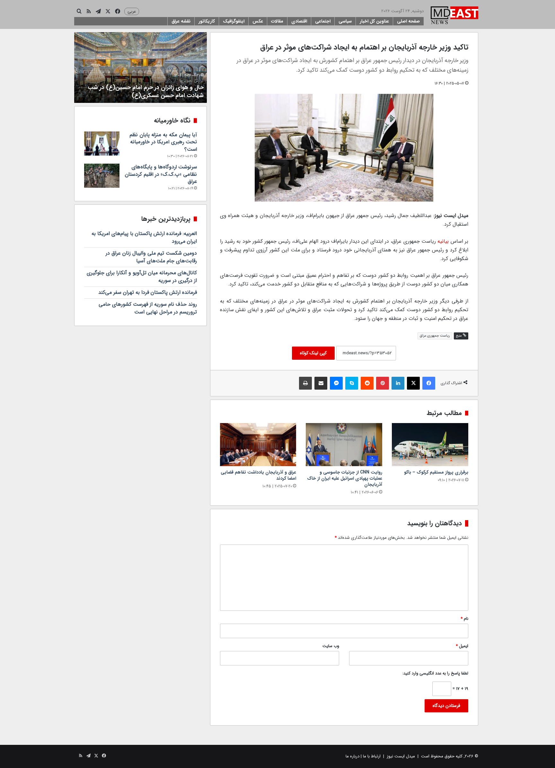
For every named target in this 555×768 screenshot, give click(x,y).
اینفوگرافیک (233, 21)
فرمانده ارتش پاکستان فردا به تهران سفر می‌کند (147, 292)
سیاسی (345, 21)
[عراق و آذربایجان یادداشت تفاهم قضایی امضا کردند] (258, 444)
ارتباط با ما (372, 756)
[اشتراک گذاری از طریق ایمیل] (320, 383)
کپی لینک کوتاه (313, 353)
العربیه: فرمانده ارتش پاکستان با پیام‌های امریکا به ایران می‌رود (144, 237)
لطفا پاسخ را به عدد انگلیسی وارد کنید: (435, 673)
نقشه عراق (181, 21)
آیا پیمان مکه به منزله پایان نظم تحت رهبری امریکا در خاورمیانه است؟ (163, 142)
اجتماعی (322, 21)
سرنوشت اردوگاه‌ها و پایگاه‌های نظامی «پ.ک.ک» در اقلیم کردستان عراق (161, 174)
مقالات (277, 21)
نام (464, 618)
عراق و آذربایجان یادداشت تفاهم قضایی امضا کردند (258, 475)
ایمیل (462, 646)
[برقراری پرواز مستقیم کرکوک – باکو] (430, 444)
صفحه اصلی (408, 21)
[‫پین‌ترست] (382, 383)
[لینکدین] (398, 383)
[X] (413, 383)
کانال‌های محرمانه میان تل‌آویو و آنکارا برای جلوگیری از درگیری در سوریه (142, 277)
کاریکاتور (206, 21)
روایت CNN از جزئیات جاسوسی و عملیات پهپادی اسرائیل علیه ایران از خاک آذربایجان (344, 478)
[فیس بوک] (428, 383)
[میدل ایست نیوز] (454, 16)
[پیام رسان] (336, 383)
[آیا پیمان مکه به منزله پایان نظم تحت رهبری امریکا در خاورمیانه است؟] (101, 143)
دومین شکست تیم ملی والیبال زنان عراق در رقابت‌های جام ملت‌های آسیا (151, 257)
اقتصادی (299, 21)
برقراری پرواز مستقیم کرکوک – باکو (436, 472)
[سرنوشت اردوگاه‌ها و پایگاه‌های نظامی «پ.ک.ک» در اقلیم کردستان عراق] (101, 176)
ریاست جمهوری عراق (435, 336)
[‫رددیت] (367, 383)
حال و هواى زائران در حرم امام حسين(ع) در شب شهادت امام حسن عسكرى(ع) (146, 89)
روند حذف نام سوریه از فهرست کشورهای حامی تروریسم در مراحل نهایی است (148, 308)
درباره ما (352, 756)
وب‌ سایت (330, 646)
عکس (257, 21)
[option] (140, 67)
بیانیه (443, 241)
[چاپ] (305, 383)
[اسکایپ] (351, 383)
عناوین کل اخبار (374, 21)
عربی (132, 11)
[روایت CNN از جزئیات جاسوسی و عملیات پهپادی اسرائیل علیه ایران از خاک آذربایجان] (344, 444)
